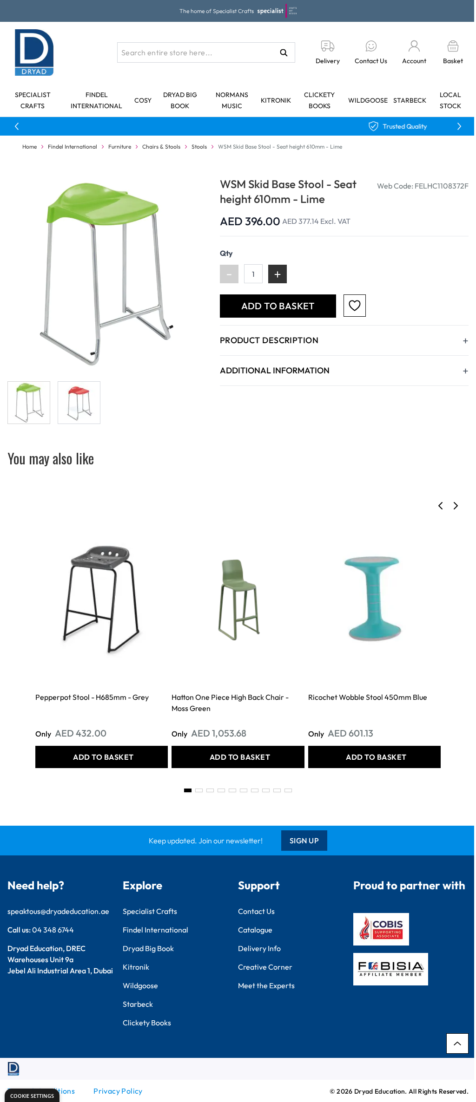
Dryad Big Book (148, 948)
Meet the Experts (266, 985)
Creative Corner (265, 967)
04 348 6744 (53, 929)
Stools (199, 146)
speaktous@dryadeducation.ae (58, 911)
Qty (226, 253)
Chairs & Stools (161, 146)
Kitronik (276, 100)
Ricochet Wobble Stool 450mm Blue (367, 697)
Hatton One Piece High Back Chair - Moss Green (230, 702)
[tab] (188, 790)
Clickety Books (147, 1022)
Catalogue (255, 929)
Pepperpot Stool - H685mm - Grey (92, 697)
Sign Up (304, 840)
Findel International (72, 146)
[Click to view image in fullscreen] (104, 273)
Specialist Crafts (150, 911)
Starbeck (409, 100)
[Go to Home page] (34, 52)
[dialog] (32, 1095)
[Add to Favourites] (355, 305)
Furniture (119, 146)
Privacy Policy (118, 1090)
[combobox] (206, 52)
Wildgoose (368, 100)
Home (29, 146)
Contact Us (256, 911)
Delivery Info (259, 948)
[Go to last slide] (440, 505)
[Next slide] (455, 505)
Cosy (143, 100)
